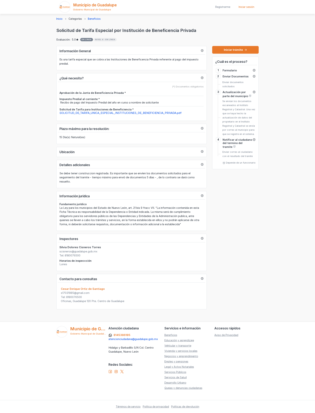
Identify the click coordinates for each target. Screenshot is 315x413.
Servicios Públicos (175, 372)
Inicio (59, 18)
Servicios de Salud (175, 377)
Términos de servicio (128, 406)
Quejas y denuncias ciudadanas (183, 387)
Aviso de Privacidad (226, 335)
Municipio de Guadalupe (95, 5)
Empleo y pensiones (176, 361)
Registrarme (222, 6)
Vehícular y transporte (177, 345)
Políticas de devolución (185, 406)
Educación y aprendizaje (179, 340)
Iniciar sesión (246, 6)
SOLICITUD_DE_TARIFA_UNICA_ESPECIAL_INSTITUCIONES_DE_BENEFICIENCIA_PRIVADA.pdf (120, 113)
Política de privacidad (156, 406)
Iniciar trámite (235, 49)
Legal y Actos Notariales (179, 366)
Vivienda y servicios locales (180, 350)
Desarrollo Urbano (175, 382)
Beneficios (94, 18)
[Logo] (64, 6)
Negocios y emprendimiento (181, 356)
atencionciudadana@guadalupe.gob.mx (133, 339)
